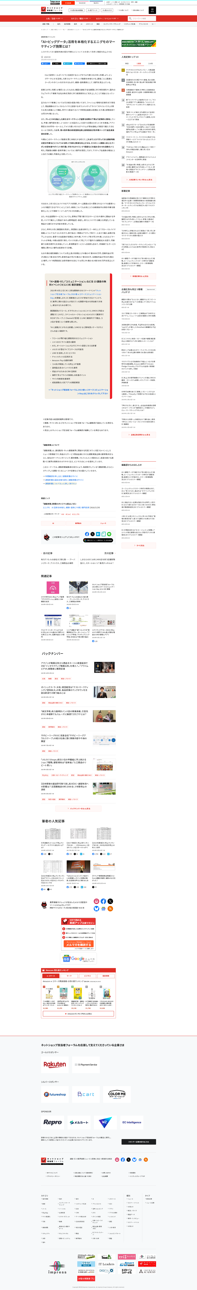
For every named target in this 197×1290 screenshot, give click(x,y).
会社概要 (105, 1176)
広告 (77, 1209)
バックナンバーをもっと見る (80, 808)
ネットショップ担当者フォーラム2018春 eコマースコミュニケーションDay (75, 294)
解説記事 (149, 1199)
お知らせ (130, 1207)
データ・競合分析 (81, 1216)
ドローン (116, 4)
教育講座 (121, 4)
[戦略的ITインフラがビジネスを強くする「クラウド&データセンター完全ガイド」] (86, 1257)
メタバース (89, 24)
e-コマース (51, 976)
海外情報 (67, 24)
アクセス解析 (113, 1213)
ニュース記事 (150, 1203)
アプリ (111, 1209)
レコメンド (112, 1216)
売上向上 (45, 1213)
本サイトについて (52, 1173)
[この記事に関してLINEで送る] (109, 534)
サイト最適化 (46, 1216)
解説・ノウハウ (132, 1211)
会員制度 (62, 1213)
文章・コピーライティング (98, 1221)
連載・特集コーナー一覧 (58, 29)
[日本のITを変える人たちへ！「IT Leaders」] (106, 1265)
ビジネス (87, 976)
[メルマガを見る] (117, 1160)
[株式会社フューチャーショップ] (55, 1094)
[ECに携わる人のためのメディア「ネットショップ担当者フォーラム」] (147, 1265)
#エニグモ (75, 514)
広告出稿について (138, 10)
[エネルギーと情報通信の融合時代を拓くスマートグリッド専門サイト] (127, 1265)
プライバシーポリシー (53, 1176)
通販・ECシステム (64, 1238)
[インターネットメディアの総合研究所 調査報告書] (147, 1257)
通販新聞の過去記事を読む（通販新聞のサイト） (64, 479)
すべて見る (140, 545)
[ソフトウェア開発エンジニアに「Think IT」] (106, 1257)
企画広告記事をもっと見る (140, 435)
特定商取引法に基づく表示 (83, 1176)
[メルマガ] (96, 901)
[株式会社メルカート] (79, 1122)
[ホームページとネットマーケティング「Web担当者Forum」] (127, 1257)
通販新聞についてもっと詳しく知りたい (61, 483)
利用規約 (133, 1173)
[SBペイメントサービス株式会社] (86, 1064)
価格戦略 (45, 1227)
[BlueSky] (96, 908)
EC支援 (127, 4)
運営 (110, 1221)
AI (81, 24)
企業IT (108, 2)
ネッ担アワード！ (93, 10)
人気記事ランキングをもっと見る (140, 179)
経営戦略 (106, 976)
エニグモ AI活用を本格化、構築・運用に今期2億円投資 (66, 507)
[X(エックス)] (110, 901)
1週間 (139, 64)
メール (44, 1209)
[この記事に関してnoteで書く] (104, 534)
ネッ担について (123, 10)
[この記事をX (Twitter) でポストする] (93, 534)
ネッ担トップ (44, 29)
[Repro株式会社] (52, 1122)
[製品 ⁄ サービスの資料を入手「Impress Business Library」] (86, 1272)
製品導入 (96, 3)
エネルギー (109, 4)
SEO (110, 1204)
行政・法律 (96, 1238)
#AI (62, 514)
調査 (110, 1238)
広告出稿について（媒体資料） (84, 1173)
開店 (77, 1233)
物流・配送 (79, 1227)
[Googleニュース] (103, 908)
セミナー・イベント (133, 1203)
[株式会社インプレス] (57, 1267)
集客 (98, 24)
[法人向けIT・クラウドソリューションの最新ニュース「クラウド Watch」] (86, 1265)
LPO (94, 1213)
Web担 (81, 907)
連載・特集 (45, 24)
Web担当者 (82, 3)
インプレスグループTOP (137, 1176)
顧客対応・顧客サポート (64, 1227)
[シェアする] (87, 534)
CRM (77, 1213)
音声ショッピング (98, 1209)
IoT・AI (120, 2)
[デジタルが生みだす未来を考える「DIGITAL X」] (106, 1272)
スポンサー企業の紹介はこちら (138, 1142)
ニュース (130, 1199)
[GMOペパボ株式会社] (117, 1094)
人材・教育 (112, 1227)
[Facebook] (103, 901)
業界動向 (79, 1238)
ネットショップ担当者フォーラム (51, 10)
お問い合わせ (106, 1173)
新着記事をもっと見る (140, 276)
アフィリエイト (143, 24)
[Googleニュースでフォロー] (140, 1160)
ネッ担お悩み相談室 (76, 10)
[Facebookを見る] (123, 1160)
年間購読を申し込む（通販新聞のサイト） (61, 476)
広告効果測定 (80, 1221)
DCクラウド (126, 2)
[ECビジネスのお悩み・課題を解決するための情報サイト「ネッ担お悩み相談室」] (86, 1279)
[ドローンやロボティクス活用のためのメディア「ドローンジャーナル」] (127, 1272)
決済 (43, 1238)
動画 (60, 1221)
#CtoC (68, 514)
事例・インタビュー (133, 1218)
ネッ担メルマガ (107, 10)
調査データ (131, 1214)
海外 (58, 24)
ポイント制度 (97, 1216)
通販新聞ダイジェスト (73, 29)
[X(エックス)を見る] (129, 1160)
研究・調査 (134, 2)
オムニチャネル (63, 1233)
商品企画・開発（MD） (97, 1227)
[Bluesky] (134, 1160)
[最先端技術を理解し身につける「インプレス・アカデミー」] (147, 1272)
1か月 (150, 64)
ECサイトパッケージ (98, 1233)
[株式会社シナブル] (131, 1122)
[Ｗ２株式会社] (105, 1122)
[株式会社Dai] (86, 1094)
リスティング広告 (129, 24)
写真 (43, 1221)
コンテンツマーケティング (111, 24)
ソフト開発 (114, 2)
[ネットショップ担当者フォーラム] (52, 1163)
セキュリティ (46, 1233)
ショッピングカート (115, 1233)
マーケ (69, 976)
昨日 (127, 64)
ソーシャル (62, 1209)
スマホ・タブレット (64, 1216)
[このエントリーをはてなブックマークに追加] (98, 534)
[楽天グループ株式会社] (55, 1064)
